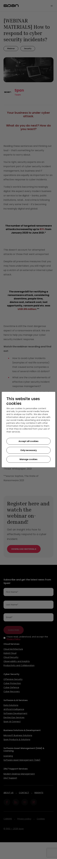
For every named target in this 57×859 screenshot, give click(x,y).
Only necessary (28, 450)
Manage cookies (28, 459)
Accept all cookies (28, 441)
